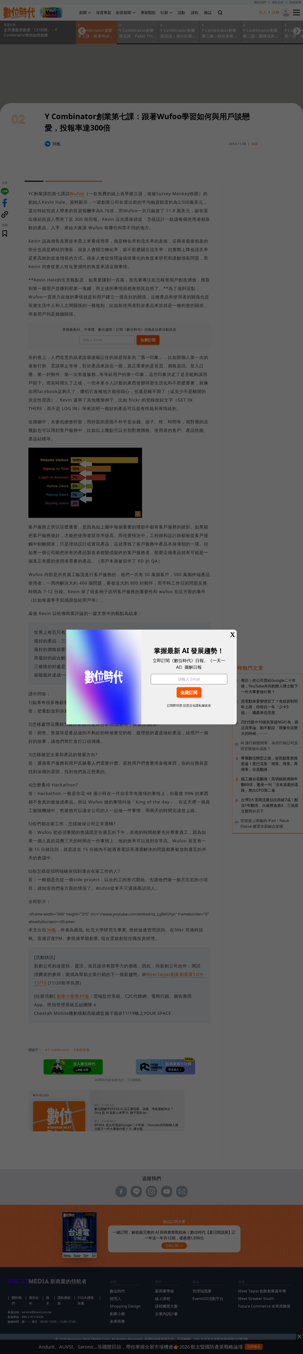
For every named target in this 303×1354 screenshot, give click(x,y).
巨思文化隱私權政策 (197, 705)
